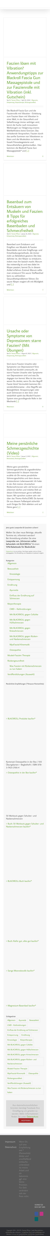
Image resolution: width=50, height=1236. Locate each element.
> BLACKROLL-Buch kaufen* (19, 881)
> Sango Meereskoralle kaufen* (20, 970)
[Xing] (36, 1219)
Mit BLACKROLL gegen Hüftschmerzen (20, 621)
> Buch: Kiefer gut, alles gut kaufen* (22, 941)
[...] (27, 150)
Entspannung (10, 102)
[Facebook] (36, 1214)
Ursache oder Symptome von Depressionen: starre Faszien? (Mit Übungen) (24, 340)
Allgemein (35, 100)
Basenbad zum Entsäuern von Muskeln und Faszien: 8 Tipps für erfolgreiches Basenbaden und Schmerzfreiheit (25, 216)
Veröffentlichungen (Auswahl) (21, 674)
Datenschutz (9, 551)
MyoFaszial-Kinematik (19, 644)
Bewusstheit (10, 458)
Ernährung (12, 584)
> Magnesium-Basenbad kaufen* (21, 1005)
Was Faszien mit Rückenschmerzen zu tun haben (26, 667)
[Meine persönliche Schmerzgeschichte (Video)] (25, 425)
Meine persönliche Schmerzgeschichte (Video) (23, 448)
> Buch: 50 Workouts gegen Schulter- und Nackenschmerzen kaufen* (25, 825)
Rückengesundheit (30, 102)
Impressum (9, 1141)
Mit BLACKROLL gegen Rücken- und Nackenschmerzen (24, 637)
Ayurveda (14, 590)
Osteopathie (15, 650)
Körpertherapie (19, 102)
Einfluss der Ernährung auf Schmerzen (22, 597)
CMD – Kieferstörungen (20, 609)
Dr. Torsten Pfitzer (14, 100)
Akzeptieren (26, 1120)
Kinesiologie (15, 574)
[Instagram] (41, 1214)
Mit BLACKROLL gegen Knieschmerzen (20, 629)
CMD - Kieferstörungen (16, 1025)
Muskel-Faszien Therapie (19, 655)
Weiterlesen (10, 156)
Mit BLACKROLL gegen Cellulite (24, 614)
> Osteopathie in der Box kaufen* (21, 772)
